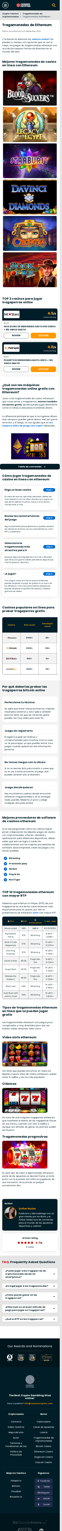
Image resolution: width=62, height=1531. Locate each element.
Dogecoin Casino (43, 1456)
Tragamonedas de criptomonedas (44, 1439)
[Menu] (5, 5)
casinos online (40, 39)
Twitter (47, 1486)
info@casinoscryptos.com (38, 1403)
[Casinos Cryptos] (26, 5)
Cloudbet (16, 1491)
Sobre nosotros (16, 1427)
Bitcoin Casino (43, 1446)
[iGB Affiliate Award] (9, 1357)
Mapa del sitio (16, 1432)
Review (16, 335)
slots (36, 912)
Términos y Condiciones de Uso (16, 1445)
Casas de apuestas (43, 1427)
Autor (16, 1437)
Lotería (43, 1432)
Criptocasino (44, 1421)
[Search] (53, 5)
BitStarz (16, 1486)
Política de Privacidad (16, 1453)
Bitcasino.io (16, 1496)
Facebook (45, 1481)
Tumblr (46, 1504)
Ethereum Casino (43, 1451)
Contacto (16, 1421)
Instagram (44, 1492)
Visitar (43, 335)
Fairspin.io (16, 1480)
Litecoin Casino (43, 1462)
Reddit (46, 1498)
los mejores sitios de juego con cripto (27, 424)
